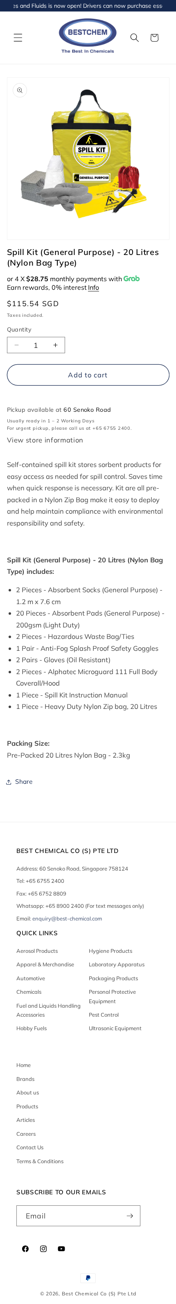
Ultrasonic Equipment (115, 1028)
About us (27, 1092)
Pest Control (104, 1014)
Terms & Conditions (39, 1161)
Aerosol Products (37, 951)
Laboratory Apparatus (116, 964)
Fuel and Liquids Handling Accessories (48, 1010)
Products (27, 1106)
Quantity (19, 329)
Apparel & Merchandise (45, 964)
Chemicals (28, 991)
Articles (25, 1120)
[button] (18, 37)
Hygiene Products (110, 951)
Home (23, 1065)
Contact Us (29, 1147)
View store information (45, 440)
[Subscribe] (130, 1216)
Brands (25, 1079)
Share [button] (23, 781)
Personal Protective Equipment (112, 996)
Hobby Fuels (31, 1028)
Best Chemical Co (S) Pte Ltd (99, 1293)
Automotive (30, 978)
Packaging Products (113, 978)
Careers (26, 1133)
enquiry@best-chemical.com (67, 918)
